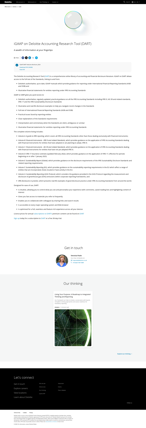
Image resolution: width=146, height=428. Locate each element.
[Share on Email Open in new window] (36, 57)
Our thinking (42, 390)
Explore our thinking (123, 354)
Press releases (62, 390)
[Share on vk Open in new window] (33, 57)
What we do (31, 2)
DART (47, 76)
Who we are (19, 2)
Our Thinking (43, 2)
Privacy (31, 412)
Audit (20, 6)
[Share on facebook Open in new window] (23, 57)
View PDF (22, 69)
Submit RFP (42, 393)
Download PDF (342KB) (26, 67)
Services (15, 6)
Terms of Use (17, 412)
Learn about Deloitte (23, 397)
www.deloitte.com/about (51, 421)
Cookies (25, 412)
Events (60, 387)
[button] (126, 2)
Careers (54, 2)
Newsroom (61, 383)
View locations (20, 392)
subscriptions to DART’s (43, 214)
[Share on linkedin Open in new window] (29, 57)
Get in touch (19, 384)
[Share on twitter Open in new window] (26, 57)
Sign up (17, 218)
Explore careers (21, 388)
